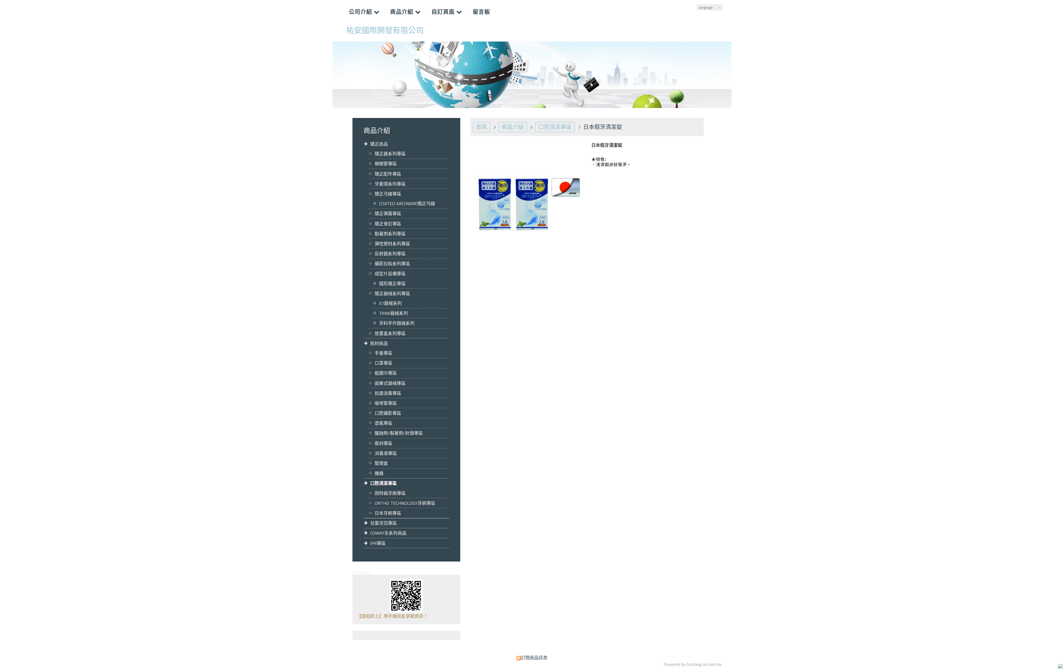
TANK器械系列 (393, 313)
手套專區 (383, 353)
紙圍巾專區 (386, 373)
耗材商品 (379, 343)
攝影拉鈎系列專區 (392, 263)
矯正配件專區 (388, 174)
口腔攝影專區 (388, 413)
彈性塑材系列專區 (392, 243)
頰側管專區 (386, 163)
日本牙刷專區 (388, 513)
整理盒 (381, 463)
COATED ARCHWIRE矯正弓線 (407, 203)
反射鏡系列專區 (390, 253)
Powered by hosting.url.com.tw (693, 664)
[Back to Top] (1059, 667)
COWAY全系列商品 (388, 533)
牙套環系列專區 (390, 184)
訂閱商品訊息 (534, 657)
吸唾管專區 (386, 403)
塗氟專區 (383, 423)
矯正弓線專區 (388, 193)
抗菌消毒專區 (388, 393)
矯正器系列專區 (390, 153)
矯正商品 (379, 144)
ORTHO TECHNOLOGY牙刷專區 (405, 503)
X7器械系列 (390, 303)
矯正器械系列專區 (392, 293)
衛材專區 (383, 443)
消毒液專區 (386, 453)
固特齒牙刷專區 (390, 493)
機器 (379, 473)
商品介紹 (513, 127)
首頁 (481, 127)
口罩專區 (383, 363)
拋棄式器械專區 (390, 383)
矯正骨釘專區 (388, 223)
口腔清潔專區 (383, 483)
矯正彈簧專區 (388, 213)
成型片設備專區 (390, 273)
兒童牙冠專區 (383, 523)
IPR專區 (378, 543)
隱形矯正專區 (392, 283)
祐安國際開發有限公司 (385, 30)
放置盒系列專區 (390, 333)
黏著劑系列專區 (390, 233)
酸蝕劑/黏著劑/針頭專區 (399, 433)
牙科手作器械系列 (397, 323)
